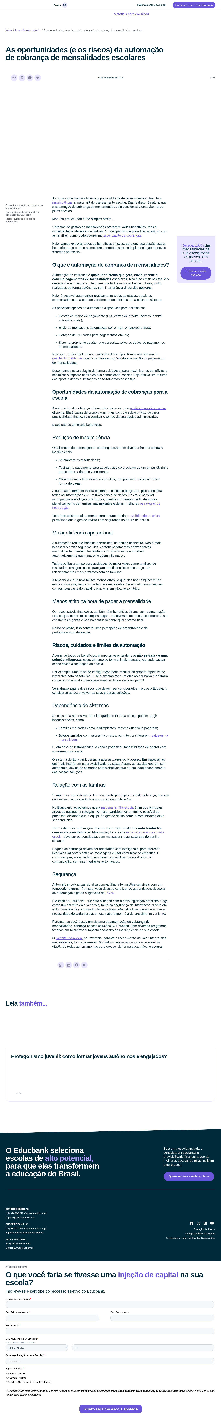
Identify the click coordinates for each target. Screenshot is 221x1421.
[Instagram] (198, 1223)
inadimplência (62, 202)
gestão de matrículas (67, 358)
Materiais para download (151, 5)
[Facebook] (191, 1223)
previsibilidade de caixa (143, 515)
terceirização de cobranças (122, 235)
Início (9, 30)
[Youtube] (212, 1223)
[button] (64, 5)
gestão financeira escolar (148, 408)
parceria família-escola (117, 807)
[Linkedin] (205, 1223)
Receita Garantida (69, 938)
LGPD (109, 893)
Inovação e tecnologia (27, 30)
